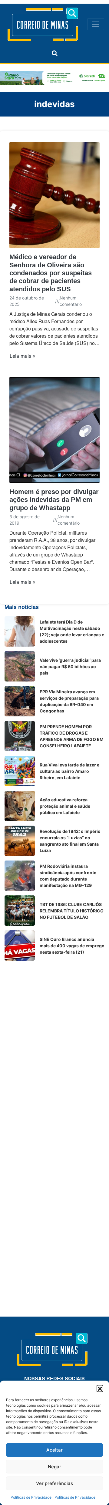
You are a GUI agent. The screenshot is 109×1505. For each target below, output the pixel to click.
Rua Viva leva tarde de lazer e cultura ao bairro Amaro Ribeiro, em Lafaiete (69, 771)
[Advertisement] (54, 1019)
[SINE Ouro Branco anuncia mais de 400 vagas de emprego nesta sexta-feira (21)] (20, 945)
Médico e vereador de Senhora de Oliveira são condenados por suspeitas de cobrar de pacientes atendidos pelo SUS (50, 273)
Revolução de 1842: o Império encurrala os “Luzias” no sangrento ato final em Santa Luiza (70, 841)
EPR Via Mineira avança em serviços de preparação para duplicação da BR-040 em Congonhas (69, 701)
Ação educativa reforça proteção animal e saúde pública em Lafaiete (65, 806)
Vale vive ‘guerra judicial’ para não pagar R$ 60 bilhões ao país (70, 666)
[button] (100, 1388)
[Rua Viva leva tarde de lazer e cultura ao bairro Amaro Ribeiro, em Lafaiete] (20, 771)
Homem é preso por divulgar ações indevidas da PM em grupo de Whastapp (54, 500)
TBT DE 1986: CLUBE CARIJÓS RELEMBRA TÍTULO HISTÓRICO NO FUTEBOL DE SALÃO (72, 911)
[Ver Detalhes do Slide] (54, 78)
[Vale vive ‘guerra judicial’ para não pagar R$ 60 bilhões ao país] (20, 666)
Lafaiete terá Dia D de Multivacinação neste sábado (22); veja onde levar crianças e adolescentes (72, 631)
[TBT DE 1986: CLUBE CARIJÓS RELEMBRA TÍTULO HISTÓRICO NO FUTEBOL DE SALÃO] (20, 910)
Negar (54, 1466)
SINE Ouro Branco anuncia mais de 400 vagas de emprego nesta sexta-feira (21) (72, 946)
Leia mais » (22, 356)
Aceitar (54, 1450)
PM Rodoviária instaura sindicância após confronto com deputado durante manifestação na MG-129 (68, 876)
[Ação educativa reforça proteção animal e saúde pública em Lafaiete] (20, 806)
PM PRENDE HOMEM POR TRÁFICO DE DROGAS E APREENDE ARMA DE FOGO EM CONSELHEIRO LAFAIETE (72, 736)
